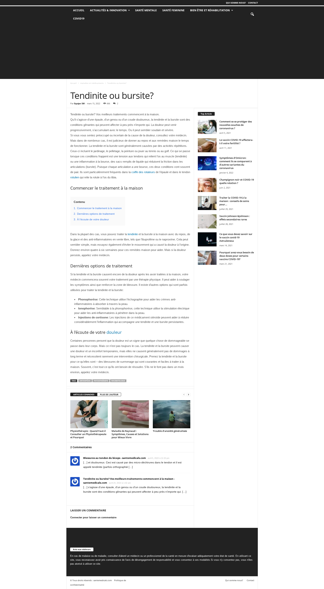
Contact (253, 2)
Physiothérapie (101, 381)
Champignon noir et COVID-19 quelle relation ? (236, 181)
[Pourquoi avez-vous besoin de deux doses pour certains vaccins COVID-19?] (207, 258)
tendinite (133, 234)
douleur (114, 332)
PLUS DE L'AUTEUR (109, 394)
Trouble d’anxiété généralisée (170, 431)
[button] (252, 14)
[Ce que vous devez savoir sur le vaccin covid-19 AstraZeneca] (207, 239)
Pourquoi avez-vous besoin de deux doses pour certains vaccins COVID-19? (236, 256)
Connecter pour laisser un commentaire (93, 517)
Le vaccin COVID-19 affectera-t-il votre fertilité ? (236, 141)
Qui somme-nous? (236, 2)
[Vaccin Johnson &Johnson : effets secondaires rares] (207, 221)
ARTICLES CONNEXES (83, 394)
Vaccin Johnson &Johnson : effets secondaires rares (234, 217)
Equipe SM (79, 103)
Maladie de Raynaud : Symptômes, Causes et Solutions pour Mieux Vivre (130, 434)
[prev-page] (184, 395)
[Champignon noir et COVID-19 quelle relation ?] (207, 185)
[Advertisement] (162, 51)
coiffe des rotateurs (143, 172)
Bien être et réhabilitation (210, 10)
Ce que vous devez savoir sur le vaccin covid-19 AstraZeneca (235, 237)
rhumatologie (118, 381)
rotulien (74, 177)
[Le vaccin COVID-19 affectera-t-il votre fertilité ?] (207, 145)
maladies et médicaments (92, 83)
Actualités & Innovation (108, 10)
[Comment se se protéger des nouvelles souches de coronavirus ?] (207, 127)
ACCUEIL (78, 10)
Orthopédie (85, 381)
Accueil (73, 83)
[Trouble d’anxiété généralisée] (171, 414)
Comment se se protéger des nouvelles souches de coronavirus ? (235, 125)
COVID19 (78, 18)
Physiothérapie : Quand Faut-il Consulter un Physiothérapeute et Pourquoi (88, 434)
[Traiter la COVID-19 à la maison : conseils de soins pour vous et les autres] (207, 203)
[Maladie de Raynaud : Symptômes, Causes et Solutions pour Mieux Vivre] (130, 414)
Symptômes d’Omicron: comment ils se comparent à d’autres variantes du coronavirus (235, 163)
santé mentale (146, 10)
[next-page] (188, 395)
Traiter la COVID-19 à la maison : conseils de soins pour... (234, 201)
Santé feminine (173, 10)
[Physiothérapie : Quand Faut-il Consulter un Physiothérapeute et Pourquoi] (89, 414)
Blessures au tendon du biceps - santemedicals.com (114, 458)
